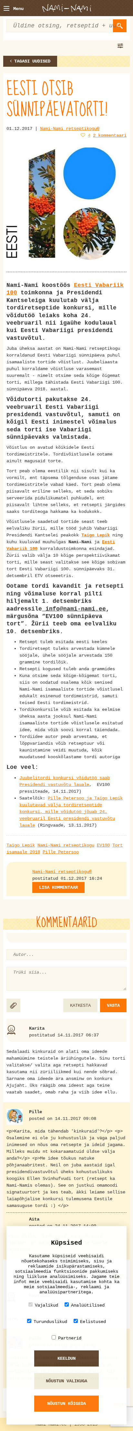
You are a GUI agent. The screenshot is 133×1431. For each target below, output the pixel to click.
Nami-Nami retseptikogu (65, 845)
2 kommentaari (110, 135)
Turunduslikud (50, 1321)
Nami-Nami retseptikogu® (69, 128)
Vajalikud (46, 1305)
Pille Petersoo (61, 852)
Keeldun (66, 1358)
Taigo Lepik (20, 845)
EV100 (103, 845)
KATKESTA (80, 1005)
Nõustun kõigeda (66, 1403)
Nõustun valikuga (66, 1381)
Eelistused (93, 1321)
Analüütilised (88, 1305)
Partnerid (69, 1338)
